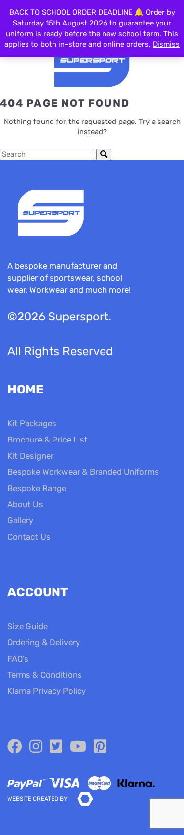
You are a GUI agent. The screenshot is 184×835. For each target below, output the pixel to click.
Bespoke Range (36, 488)
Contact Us (29, 536)
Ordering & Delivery (43, 642)
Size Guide (27, 626)
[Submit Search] (103, 154)
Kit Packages (31, 423)
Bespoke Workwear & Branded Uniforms (83, 472)
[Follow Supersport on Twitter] (56, 746)
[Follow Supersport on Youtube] (78, 746)
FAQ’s (17, 658)
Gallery (20, 520)
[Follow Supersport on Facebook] (14, 746)
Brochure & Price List (47, 439)
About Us (25, 504)
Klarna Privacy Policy (46, 691)
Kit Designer (30, 456)
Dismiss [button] (166, 44)
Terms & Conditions (44, 675)
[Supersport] (92, 61)
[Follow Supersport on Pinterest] (100, 746)
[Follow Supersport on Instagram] (35, 746)
